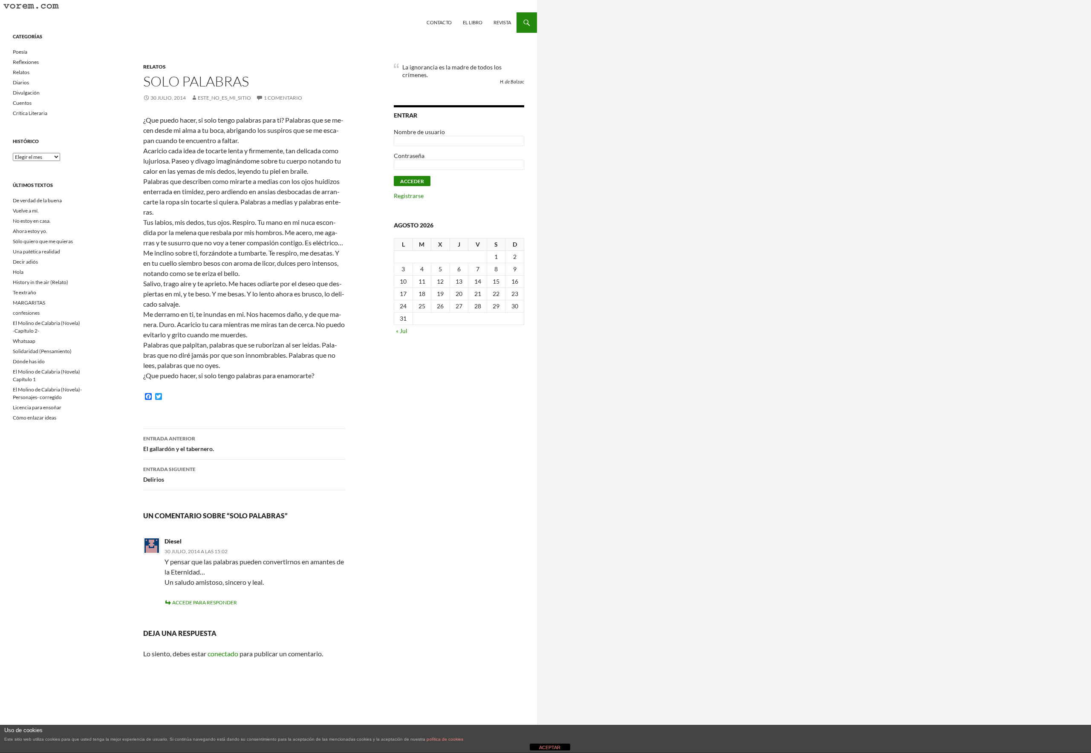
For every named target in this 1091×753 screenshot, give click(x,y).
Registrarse (409, 195)
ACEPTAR (549, 747)
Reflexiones (26, 62)
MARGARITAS (29, 302)
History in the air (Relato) (40, 282)
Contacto (439, 22)
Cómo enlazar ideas (34, 417)
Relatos (154, 66)
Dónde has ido (29, 361)
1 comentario (283, 98)
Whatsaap (24, 341)
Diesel (173, 541)
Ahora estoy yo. (30, 231)
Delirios (169, 474)
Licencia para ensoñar (37, 407)
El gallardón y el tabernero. (178, 443)
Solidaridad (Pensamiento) (42, 351)
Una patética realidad (36, 251)
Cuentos (22, 103)
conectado (223, 654)
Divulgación (26, 92)
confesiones (26, 313)
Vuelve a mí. (26, 210)
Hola (18, 272)
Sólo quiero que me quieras (43, 241)
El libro (472, 22)
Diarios (21, 82)
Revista (502, 22)
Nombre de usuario (419, 131)
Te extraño (24, 292)
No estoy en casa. (32, 221)
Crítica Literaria (30, 113)
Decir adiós (25, 262)
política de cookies (445, 739)
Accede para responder (204, 602)
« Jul (401, 330)
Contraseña (409, 155)
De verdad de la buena (37, 200)
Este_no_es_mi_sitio (224, 98)
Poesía (20, 52)
